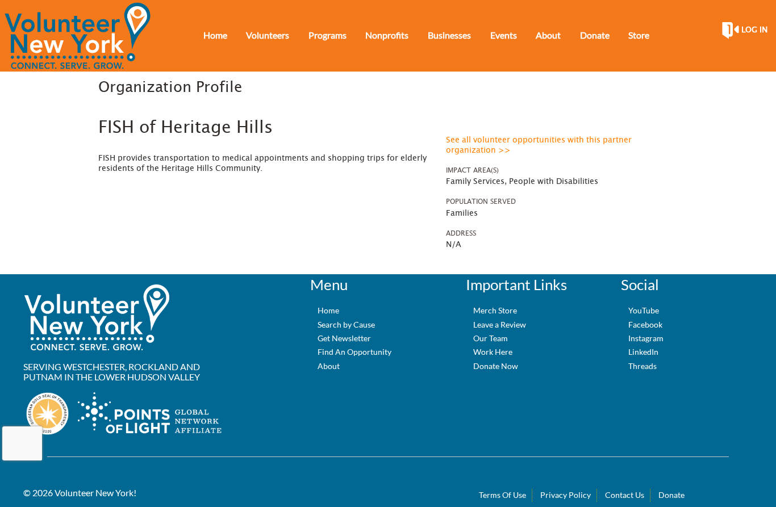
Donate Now (495, 366)
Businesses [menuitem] (449, 35)
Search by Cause (346, 324)
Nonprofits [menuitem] (386, 35)
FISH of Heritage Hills (185, 127)
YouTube (643, 310)
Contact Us (624, 495)
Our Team (490, 338)
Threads (642, 366)
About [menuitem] (548, 35)
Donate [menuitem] (595, 35)
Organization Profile (170, 87)
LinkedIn (643, 352)
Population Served (481, 201)
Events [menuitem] (503, 35)
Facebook (645, 324)
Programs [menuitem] (327, 35)
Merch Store (495, 310)
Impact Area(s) (472, 170)
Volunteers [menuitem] (267, 35)
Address (461, 233)
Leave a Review (499, 324)
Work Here (492, 352)
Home (328, 310)
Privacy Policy (565, 495)
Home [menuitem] (215, 35)
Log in (754, 30)
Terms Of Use (502, 495)
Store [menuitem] (638, 35)
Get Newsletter (344, 338)
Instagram (646, 338)
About (329, 366)
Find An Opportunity (354, 352)
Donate (671, 495)
